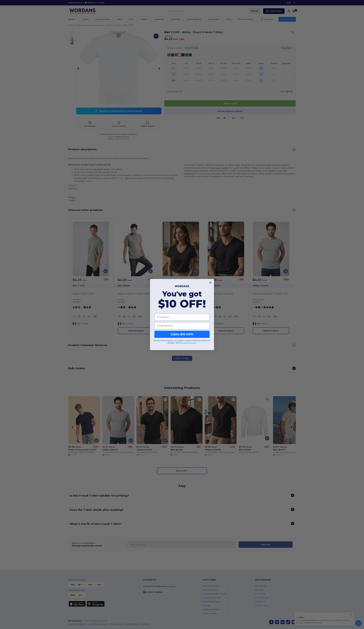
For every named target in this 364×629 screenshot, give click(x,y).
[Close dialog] (210, 282)
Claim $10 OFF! (182, 334)
